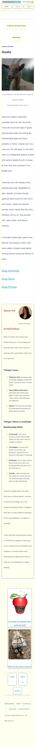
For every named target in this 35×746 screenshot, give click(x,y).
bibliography (9, 703)
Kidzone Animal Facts (16, 26)
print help (12, 709)
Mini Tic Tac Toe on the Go (19, 666)
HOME (6, 6)
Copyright (7, 715)
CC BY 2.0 (26, 105)
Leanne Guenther (24, 323)
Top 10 (29, 6)
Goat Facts (8, 278)
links (18, 703)
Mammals (16, 37)
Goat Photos (9, 286)
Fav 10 (18, 6)
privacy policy (24, 709)
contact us (27, 703)
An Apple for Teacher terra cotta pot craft (19, 623)
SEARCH (17, 691)
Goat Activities (10, 270)
